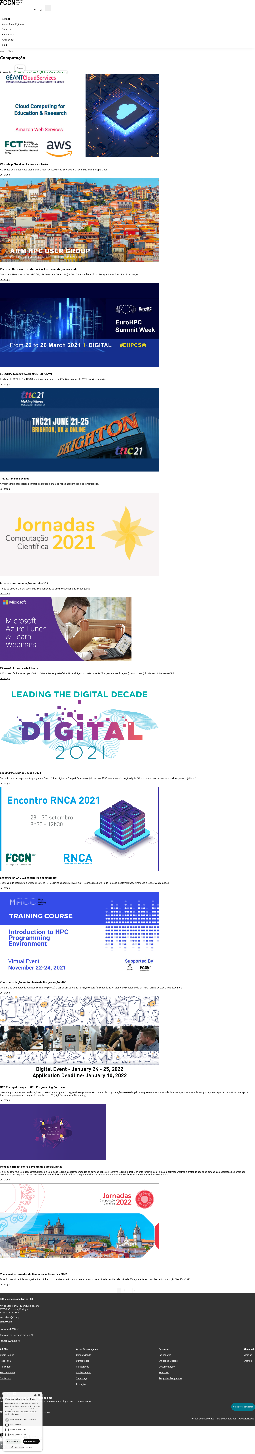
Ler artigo (5, 1284)
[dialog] (22, 1421)
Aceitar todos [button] (13, 1441)
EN (41, 10)
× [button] (39, 1395)
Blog (4, 45)
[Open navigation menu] (48, 8)
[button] (22, 1447)
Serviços (6, 29)
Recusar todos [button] (31, 1441)
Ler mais (15, 1414)
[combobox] (35, 1395)
